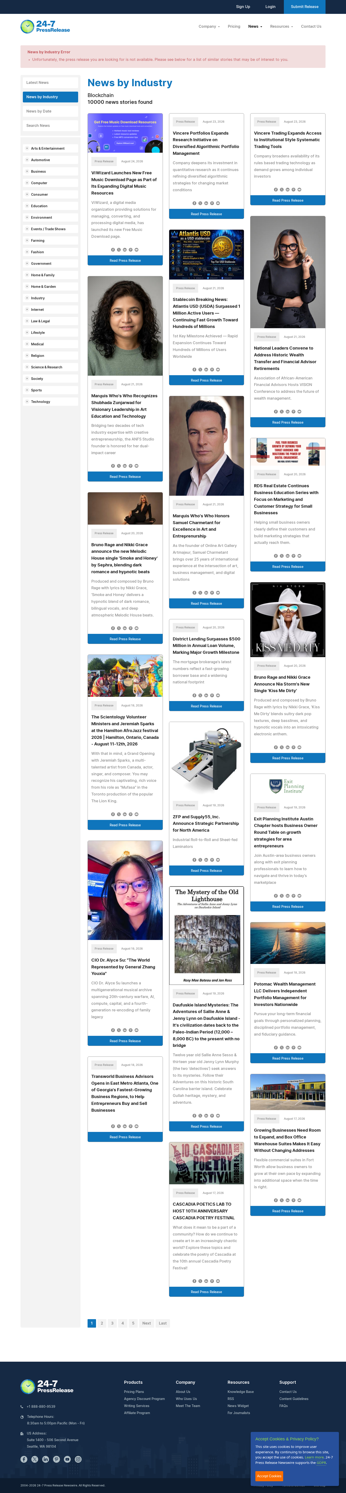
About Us (183, 1392)
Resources (238, 1382)
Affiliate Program (137, 1413)
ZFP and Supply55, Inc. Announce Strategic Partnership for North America (206, 824)
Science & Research (46, 367)
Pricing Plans (134, 1392)
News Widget (238, 1406)
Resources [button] (280, 26)
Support (287, 1382)
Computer (39, 183)
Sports (36, 390)
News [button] (253, 26)
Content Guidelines (294, 1399)
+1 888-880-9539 (41, 1406)
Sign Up (243, 7)
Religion (37, 356)
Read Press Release (125, 260)
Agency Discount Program (144, 1399)
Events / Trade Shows (48, 229)
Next (146, 1323)
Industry (38, 298)
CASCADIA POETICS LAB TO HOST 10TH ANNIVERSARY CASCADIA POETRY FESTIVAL (204, 1211)
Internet (37, 310)
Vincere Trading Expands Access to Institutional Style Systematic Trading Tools (288, 140)
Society (37, 379)
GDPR (321, 1462)
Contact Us (311, 26)
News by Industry (42, 97)
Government (41, 263)
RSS (231, 1399)
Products (133, 1382)
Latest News (37, 83)
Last (163, 1323)
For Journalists (239, 1413)
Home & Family (43, 275)
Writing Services (136, 1406)
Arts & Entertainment (47, 148)
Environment (41, 217)
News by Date (38, 111)
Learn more (314, 1457)
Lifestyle (38, 333)
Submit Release (304, 7)
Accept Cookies (269, 1476)
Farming (37, 240)
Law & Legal (40, 321)
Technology (40, 402)
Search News (38, 126)
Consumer (39, 194)
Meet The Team (188, 1406)
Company (185, 1382)
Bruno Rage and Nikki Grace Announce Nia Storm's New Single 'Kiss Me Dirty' (282, 684)
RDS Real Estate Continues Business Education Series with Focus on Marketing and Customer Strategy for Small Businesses (286, 499)
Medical (37, 344)
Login (271, 7)
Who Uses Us (186, 1399)
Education (39, 206)
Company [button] (208, 26)
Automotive (40, 160)
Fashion (37, 252)
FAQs (283, 1406)
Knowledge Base (241, 1392)
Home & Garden (43, 286)
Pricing (234, 26)
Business (38, 171)
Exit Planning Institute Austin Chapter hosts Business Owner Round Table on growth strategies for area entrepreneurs (286, 832)
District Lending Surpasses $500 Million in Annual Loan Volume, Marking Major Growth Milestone (206, 646)
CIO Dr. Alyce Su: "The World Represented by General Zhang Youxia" (123, 967)
